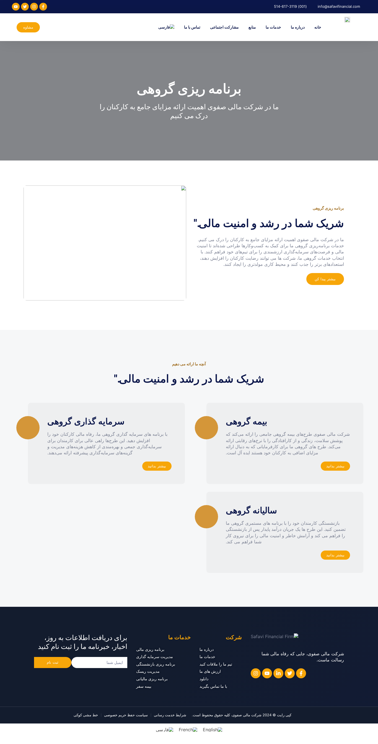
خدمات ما (273, 27)
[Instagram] (34, 7)
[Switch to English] (212, 730)
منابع (252, 27)
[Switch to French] (188, 730)
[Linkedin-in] (278, 673)
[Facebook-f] (43, 7)
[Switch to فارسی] (164, 730)
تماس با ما (192, 27)
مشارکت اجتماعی (224, 27)
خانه (317, 27)
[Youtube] (16, 7)
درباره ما (298, 27)
